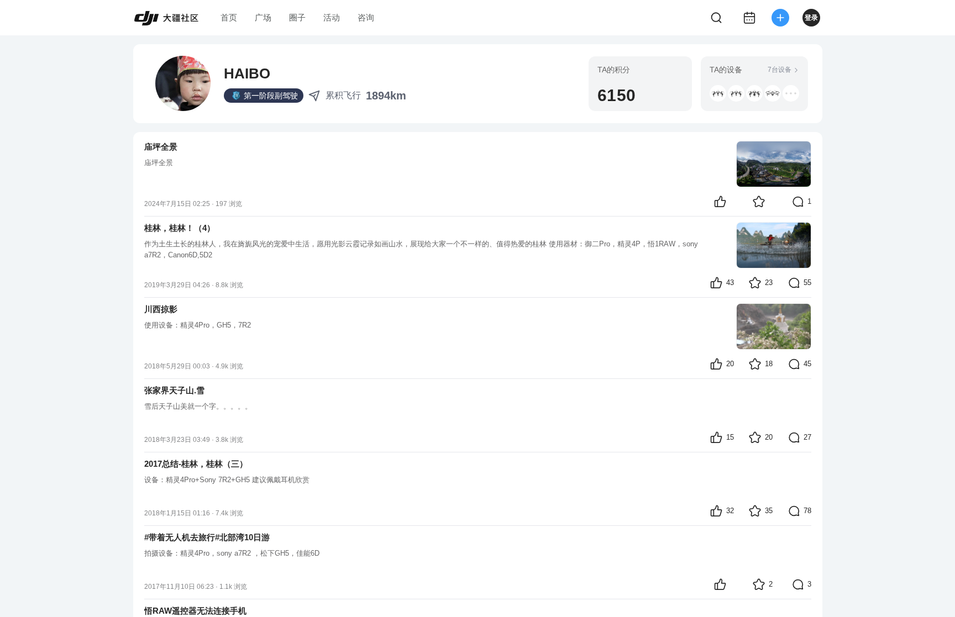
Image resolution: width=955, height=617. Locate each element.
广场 (263, 17)
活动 (331, 17)
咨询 (366, 17)
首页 (229, 17)
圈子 (297, 17)
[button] (736, 93)
